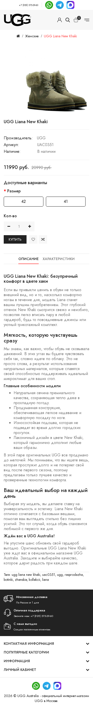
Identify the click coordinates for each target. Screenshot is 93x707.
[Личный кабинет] (59, 20)
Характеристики (59, 258)
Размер (14, 191)
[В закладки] (33, 239)
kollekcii (34, 579)
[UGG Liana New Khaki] (57, 82)
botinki (8, 579)
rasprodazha (74, 574)
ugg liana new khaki (26, 574)
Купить (15, 239)
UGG (41, 138)
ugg (60, 574)
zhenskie (21, 579)
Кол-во (10, 216)
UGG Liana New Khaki (60, 36)
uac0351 (48, 574)
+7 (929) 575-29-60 (28, 5)
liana (45, 579)
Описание (28, 258)
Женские (32, 36)
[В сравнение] (43, 239)
